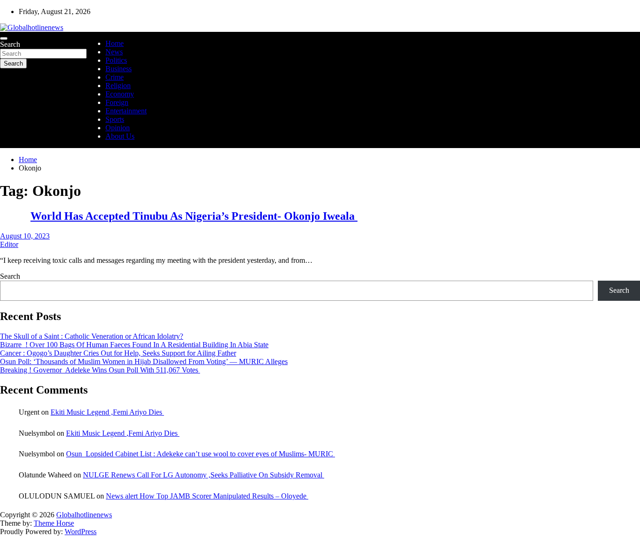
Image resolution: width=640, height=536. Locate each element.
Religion (118, 85)
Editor (9, 244)
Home (114, 43)
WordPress (81, 532)
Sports (114, 119)
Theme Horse (54, 523)
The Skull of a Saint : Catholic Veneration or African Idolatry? (91, 336)
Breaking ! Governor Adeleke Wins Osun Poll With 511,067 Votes (100, 370)
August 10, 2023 (25, 236)
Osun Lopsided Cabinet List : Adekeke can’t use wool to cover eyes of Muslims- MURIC (200, 454)
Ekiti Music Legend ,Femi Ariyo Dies (107, 412)
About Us (119, 136)
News (114, 52)
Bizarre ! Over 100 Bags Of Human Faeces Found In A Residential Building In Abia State (134, 345)
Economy (119, 94)
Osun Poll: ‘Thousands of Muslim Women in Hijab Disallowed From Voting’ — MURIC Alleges (144, 361)
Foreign (116, 102)
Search (10, 44)
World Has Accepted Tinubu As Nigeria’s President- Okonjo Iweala (193, 216)
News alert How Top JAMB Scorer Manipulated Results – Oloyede (207, 496)
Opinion (117, 128)
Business (118, 69)
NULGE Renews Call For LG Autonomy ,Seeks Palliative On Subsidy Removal (203, 475)
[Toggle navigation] (3, 38)
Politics (116, 60)
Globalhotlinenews (84, 515)
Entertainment (126, 111)
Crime (114, 77)
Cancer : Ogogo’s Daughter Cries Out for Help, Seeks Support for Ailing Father (118, 353)
